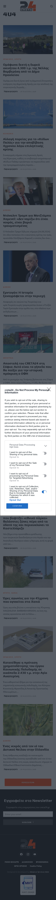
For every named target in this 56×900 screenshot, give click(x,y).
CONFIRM (17, 506)
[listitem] (28, 446)
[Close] (50, 390)
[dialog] (28, 450)
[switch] (44, 453)
